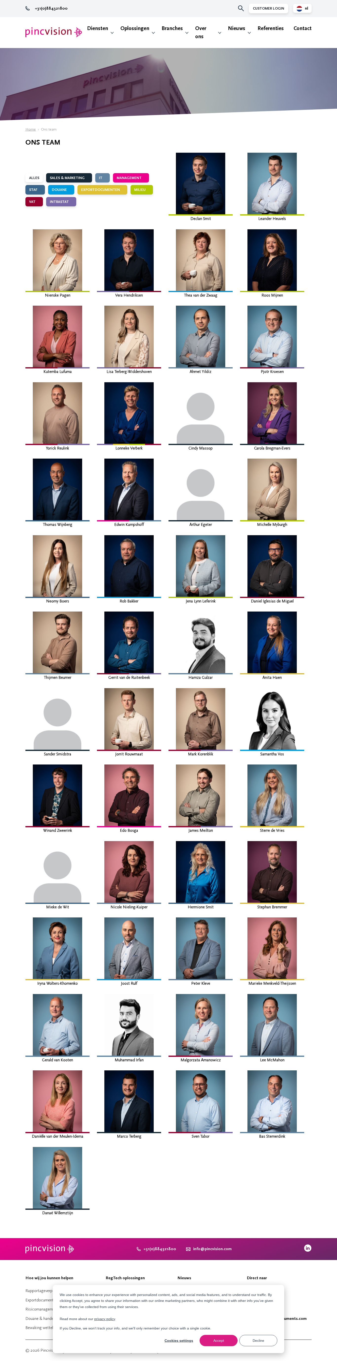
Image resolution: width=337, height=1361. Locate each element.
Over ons (200, 32)
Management (130, 178)
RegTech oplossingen (125, 1278)
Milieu (140, 190)
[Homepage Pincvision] (53, 32)
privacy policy (104, 1319)
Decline (258, 1341)
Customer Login (268, 8)
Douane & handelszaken (45, 1318)
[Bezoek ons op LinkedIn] (308, 1250)
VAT (33, 202)
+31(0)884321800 (51, 8)
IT (101, 178)
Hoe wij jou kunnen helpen (49, 1278)
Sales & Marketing (68, 178)
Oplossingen (134, 28)
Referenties (271, 28)
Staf (33, 190)
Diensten (97, 28)
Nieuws (236, 28)
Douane (60, 190)
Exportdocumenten (101, 190)
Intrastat (60, 202)
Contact (303, 28)
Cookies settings (179, 1341)
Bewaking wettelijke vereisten (50, 1327)
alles (34, 178)
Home (30, 129)
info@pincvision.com (212, 1248)
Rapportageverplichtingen (47, 1290)
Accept (218, 1341)
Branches (172, 28)
